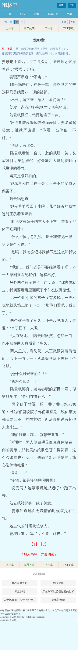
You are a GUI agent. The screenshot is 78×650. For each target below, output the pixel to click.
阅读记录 (53, 14)
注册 (72, 5)
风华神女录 (58, 599)
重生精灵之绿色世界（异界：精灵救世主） (41, 48)
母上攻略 (19, 591)
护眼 (64, 22)
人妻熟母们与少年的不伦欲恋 (20, 599)
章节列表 (29, 28)
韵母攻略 (58, 583)
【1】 (34, 544)
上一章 (10, 28)
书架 (69, 14)
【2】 (43, 544)
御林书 (10, 5)
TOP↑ (75, 620)
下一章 (49, 28)
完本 (36, 14)
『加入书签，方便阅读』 (39, 554)
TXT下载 (68, 28)
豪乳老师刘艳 (44, 53)
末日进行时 (61, 53)
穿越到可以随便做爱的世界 (18, 53)
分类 (8, 14)
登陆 (61, 5)
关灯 (72, 22)
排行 (22, 14)
